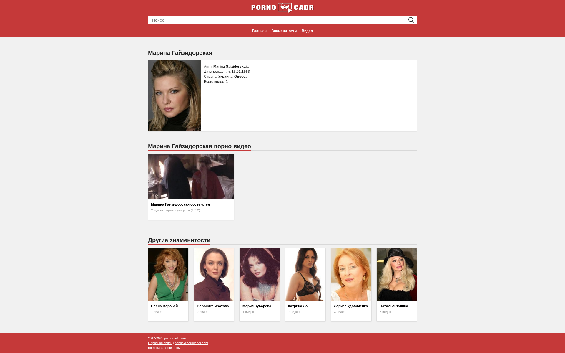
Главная (259, 31)
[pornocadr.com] (282, 7)
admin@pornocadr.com (191, 343)
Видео (307, 31)
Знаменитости (284, 31)
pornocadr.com (175, 338)
